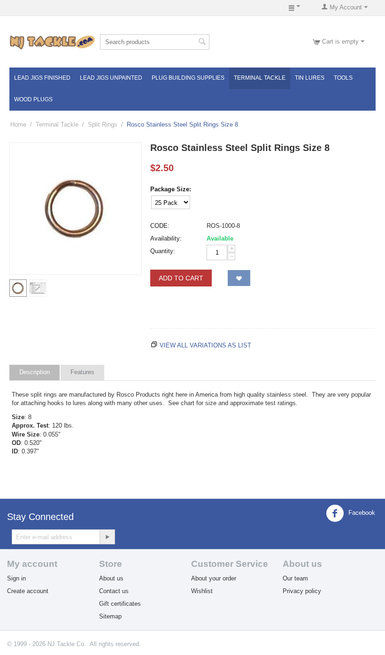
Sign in (16, 578)
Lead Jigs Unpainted (111, 78)
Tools (343, 78)
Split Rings (102, 124)
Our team (295, 578)
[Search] (202, 43)
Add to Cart (181, 278)
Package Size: (170, 189)
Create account (27, 591)
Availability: (166, 238)
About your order (213, 578)
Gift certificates (120, 603)
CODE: (159, 225)
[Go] (107, 537)
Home (18, 124)
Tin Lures (309, 78)
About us (111, 578)
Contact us (114, 591)
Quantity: (162, 251)
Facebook (360, 513)
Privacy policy (302, 591)
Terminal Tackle (259, 78)
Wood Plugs (33, 99)
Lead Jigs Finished (42, 78)
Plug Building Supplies (188, 78)
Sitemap (110, 616)
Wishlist (202, 591)
